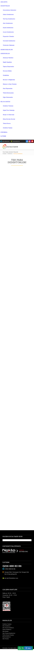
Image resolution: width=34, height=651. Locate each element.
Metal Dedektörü (7, 637)
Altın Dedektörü (6, 626)
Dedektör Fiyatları (7, 624)
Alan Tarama (6, 638)
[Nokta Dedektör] (15, 552)
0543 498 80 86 (10, 569)
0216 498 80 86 (12, 566)
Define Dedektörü (7, 629)
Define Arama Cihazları (8, 635)
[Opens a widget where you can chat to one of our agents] (28, 648)
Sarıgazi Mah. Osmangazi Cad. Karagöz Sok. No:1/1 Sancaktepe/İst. (17, 573)
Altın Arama (5, 631)
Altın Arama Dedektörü (8, 627)
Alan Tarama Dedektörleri (9, 633)
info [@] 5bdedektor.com (11, 578)
